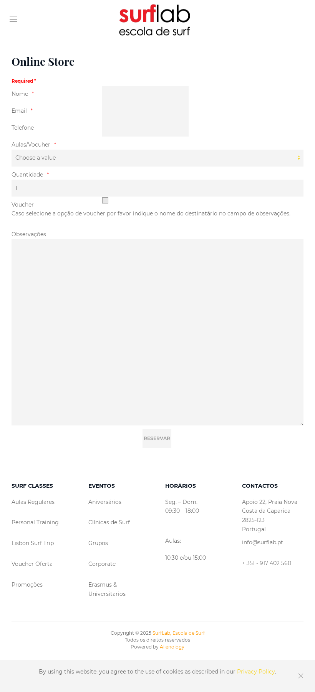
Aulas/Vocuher (31, 144)
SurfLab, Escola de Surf (179, 633)
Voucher (23, 204)
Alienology (172, 647)
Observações (29, 234)
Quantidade (27, 174)
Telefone (23, 127)
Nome (20, 93)
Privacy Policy (256, 671)
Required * (24, 81)
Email (19, 110)
